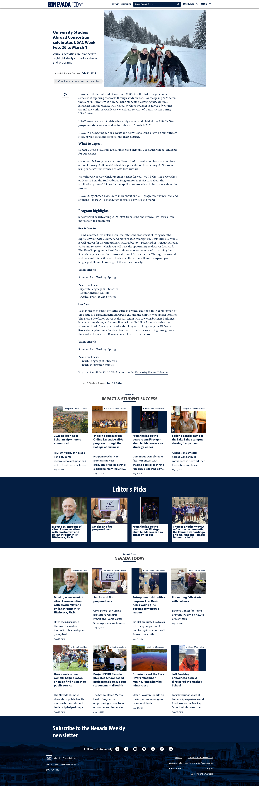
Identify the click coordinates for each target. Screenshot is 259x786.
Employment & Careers (201, 774)
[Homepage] (65, 4)
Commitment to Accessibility (199, 763)
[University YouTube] (135, 749)
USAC (131, 94)
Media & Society (80, 570)
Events (115, 4)
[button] (191, 4)
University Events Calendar (151, 372)
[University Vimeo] (144, 749)
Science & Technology (156, 647)
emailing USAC (155, 165)
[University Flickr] (153, 749)
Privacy (178, 757)
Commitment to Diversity (200, 757)
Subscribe (126, 4)
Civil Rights (207, 768)
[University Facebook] (126, 749)
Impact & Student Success (67, 73)
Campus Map (175, 768)
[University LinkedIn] (171, 749)
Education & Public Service (115, 570)
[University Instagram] (162, 749)
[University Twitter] (117, 749)
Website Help (175, 763)
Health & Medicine (197, 570)
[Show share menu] (65, 94)
